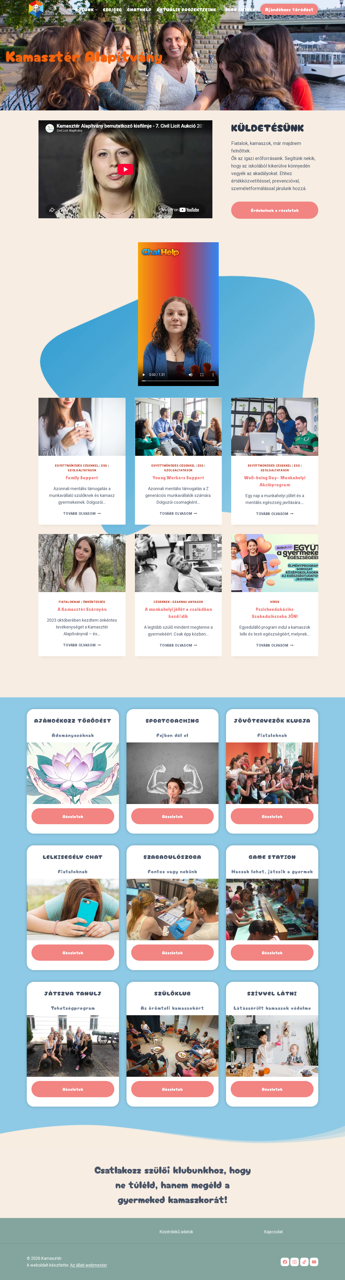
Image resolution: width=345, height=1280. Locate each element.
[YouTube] (314, 1262)
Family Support (82, 477)
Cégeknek (161, 602)
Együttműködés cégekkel (77, 465)
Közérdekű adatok (176, 1231)
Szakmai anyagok (187, 602)
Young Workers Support (178, 477)
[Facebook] (285, 1262)
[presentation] (82, 427)
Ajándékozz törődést (289, 9)
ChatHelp (139, 9)
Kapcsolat (273, 1231)
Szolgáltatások (82, 470)
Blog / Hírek (240, 9)
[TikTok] (304, 1262)
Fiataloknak (69, 602)
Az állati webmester (88, 1265)
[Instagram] (294, 1262)
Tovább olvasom (82, 514)
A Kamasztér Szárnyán (82, 609)
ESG (104, 465)
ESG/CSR (112, 9)
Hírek (274, 602)
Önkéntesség (94, 602)
